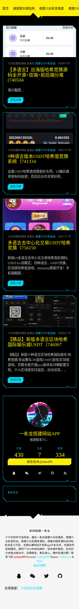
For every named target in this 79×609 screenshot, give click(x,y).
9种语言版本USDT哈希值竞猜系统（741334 (38, 159)
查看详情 (15, 99)
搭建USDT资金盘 (45, 63)
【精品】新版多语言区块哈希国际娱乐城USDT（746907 (38, 342)
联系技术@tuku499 (39, 461)
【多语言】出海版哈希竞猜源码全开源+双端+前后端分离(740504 (38, 75)
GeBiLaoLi (65, 557)
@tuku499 (20, 557)
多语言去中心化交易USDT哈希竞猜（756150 (39, 245)
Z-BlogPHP (43, 557)
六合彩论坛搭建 (31, 588)
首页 (5, 8)
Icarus (39, 560)
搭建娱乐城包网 (24, 8)
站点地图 (39, 565)
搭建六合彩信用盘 (51, 8)
